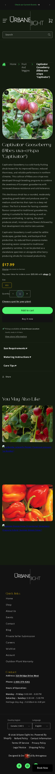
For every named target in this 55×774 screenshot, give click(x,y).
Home (13, 64)
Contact (10, 623)
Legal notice (19, 747)
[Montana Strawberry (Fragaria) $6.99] (27, 441)
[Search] (49, 34)
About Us (11, 611)
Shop (8, 605)
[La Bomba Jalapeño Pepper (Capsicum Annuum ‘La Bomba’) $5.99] (27, 451)
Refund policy (21, 738)
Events (9, 617)
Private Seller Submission (20, 636)
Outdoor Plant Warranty (19, 661)
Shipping (5, 269)
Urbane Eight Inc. (25, 735)
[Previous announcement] (5, 5)
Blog (8, 630)
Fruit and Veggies (26, 67)
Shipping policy (37, 747)
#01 (7, 285)
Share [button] (8, 376)
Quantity (6, 293)
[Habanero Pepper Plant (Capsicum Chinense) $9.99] (27, 520)
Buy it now (27, 318)
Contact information (41, 738)
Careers (10, 642)
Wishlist (10, 649)
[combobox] (27, 34)
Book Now (42, 768)
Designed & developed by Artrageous (27, 756)
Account (10, 655)
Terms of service (20, 743)
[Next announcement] (49, 5)
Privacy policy (39, 743)
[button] (4, 20)
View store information (16, 336)
